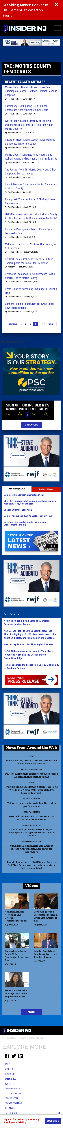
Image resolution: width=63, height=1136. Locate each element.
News (7, 1084)
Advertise (9, 1074)
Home (7, 1064)
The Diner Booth (12, 1088)
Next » (52, 324)
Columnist (10, 1108)
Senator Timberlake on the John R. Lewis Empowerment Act (16, 993)
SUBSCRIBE (31, 425)
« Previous (12, 324)
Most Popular (17, 488)
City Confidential (13, 1093)
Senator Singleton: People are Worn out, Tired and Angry (45, 954)
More (31, 1012)
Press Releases (11, 614)
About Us (9, 1069)
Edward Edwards (13, 1103)
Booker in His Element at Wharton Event (25, 10)
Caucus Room (11, 1098)
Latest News (46, 489)
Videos (31, 886)
